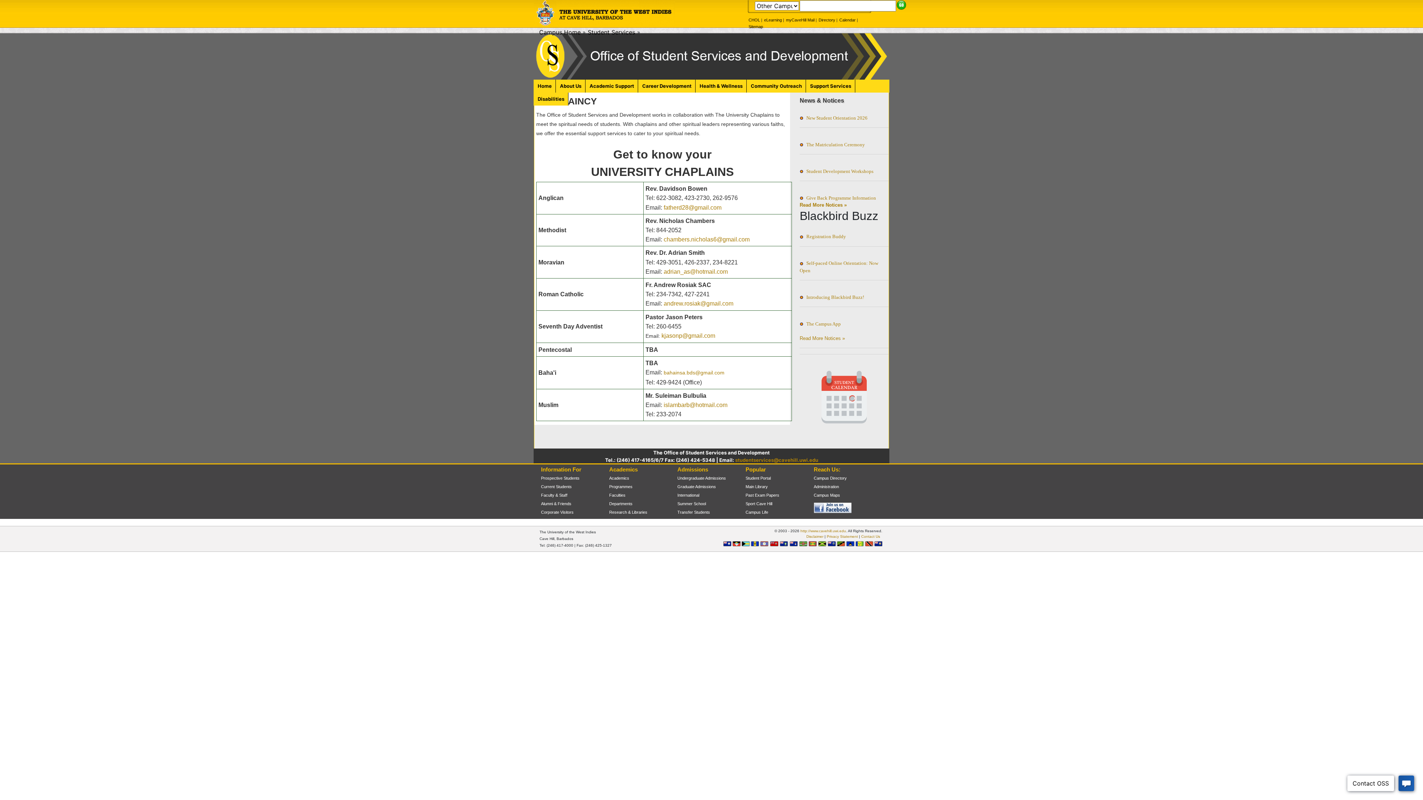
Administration (826, 486)
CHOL (754, 20)
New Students (553, 521)
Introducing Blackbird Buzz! (835, 297)
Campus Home (560, 32)
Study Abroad (621, 521)
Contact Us (870, 536)
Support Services (830, 86)
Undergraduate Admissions (701, 478)
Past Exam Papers (762, 495)
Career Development (666, 86)
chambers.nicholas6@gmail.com (707, 239)
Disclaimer (814, 536)
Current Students (556, 486)
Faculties (617, 495)
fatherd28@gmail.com (693, 207)
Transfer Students (693, 512)
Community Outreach (776, 86)
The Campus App (823, 324)
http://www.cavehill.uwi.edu (823, 531)
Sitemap (756, 26)
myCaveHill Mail (800, 20)
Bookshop (755, 521)
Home (545, 86)
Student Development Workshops (839, 171)
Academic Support (612, 86)
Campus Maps (827, 495)
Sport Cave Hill (759, 503)
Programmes (621, 486)
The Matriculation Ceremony (835, 144)
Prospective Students (560, 478)
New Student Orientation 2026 (837, 118)
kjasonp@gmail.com (688, 336)
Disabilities (551, 99)
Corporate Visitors (557, 512)
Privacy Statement (842, 536)
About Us (570, 86)
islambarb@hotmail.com (695, 405)
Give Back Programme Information (841, 198)
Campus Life (757, 512)
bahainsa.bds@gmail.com (694, 373)
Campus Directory (830, 478)
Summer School (691, 503)
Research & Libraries (628, 512)
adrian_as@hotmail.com (696, 272)
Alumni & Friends (556, 503)
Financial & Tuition (693, 521)
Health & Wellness (721, 86)
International (688, 495)
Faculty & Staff (554, 495)
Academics (619, 478)
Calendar (847, 20)
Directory (827, 20)
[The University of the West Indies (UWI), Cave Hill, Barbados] (604, 13)
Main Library (757, 486)
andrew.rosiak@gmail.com (698, 303)
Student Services (611, 32)
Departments (621, 503)
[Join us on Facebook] (821, 507)
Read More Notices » (823, 205)
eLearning (773, 20)
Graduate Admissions (696, 486)
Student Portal (758, 478)
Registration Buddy (826, 236)
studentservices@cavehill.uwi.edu (776, 460)
